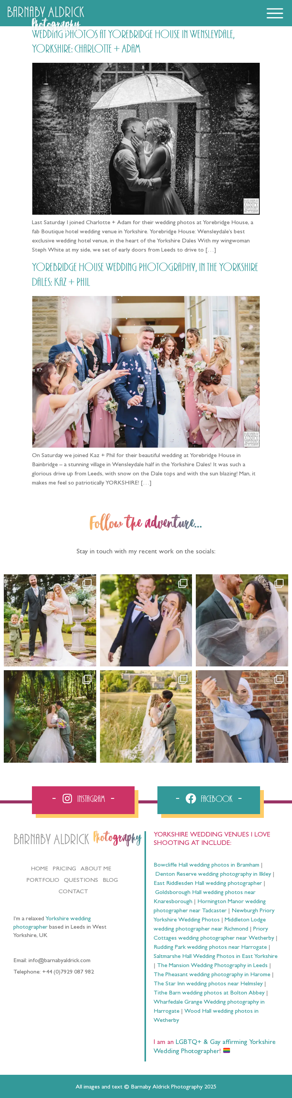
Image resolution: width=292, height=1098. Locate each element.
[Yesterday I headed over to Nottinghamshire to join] (242, 620)
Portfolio (43, 881)
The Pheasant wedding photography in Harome (212, 975)
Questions (81, 881)
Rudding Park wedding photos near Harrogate (210, 948)
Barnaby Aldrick (51, 840)
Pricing (64, 869)
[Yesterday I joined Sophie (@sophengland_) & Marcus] (146, 620)
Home (39, 869)
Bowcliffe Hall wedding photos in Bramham (206, 865)
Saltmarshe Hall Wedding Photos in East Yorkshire (216, 957)
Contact (73, 892)
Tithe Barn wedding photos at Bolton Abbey (209, 993)
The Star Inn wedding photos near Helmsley (208, 984)
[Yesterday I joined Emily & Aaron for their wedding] (50, 620)
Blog (110, 881)
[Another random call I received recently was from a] (242, 716)
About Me (96, 869)
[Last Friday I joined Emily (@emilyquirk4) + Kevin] (146, 716)
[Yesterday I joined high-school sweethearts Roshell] (50, 716)
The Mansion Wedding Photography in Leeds (212, 966)
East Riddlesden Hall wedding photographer (208, 884)
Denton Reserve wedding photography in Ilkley (213, 875)
